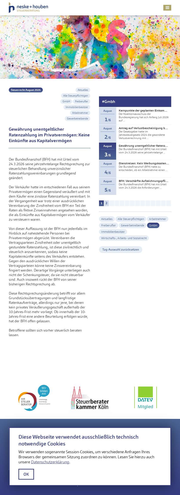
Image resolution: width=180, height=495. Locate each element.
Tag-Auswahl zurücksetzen (120, 249)
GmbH (66, 101)
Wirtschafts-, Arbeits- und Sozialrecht (124, 238)
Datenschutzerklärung (50, 461)
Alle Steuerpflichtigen (75, 95)
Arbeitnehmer (80, 113)
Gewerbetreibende (77, 118)
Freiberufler (81, 101)
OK (26, 474)
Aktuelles (83, 90)
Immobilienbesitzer (77, 107)
